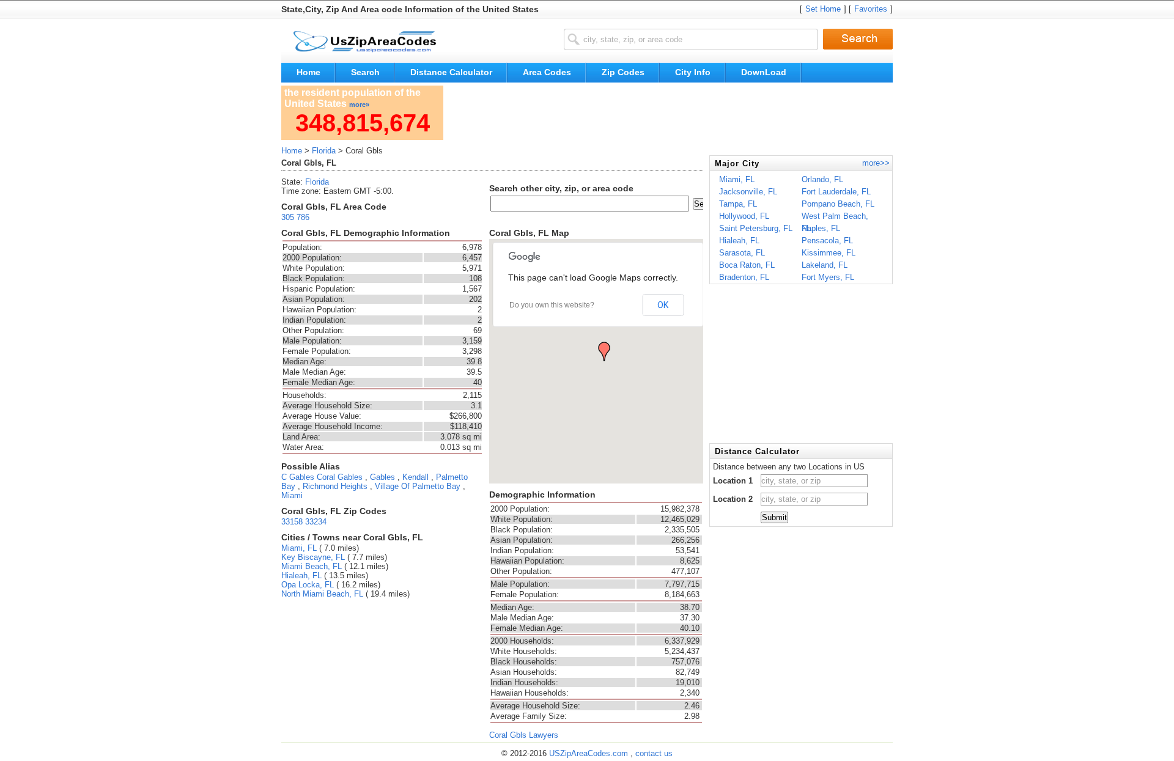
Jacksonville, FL (748, 191)
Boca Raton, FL (747, 265)
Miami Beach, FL (311, 566)
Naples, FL (821, 228)
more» (359, 104)
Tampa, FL (738, 203)
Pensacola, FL (827, 240)
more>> (876, 162)
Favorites (870, 8)
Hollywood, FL (744, 216)
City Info (693, 72)
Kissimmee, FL (828, 252)
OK (662, 305)
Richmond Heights (335, 486)
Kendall (415, 477)
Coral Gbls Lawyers (523, 735)
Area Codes (547, 72)
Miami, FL (299, 548)
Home (308, 72)
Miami (292, 495)
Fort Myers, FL (828, 277)
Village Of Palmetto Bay (417, 486)
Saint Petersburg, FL (755, 228)
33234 (316, 521)
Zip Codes (623, 72)
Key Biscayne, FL (313, 557)
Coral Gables (340, 477)
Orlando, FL (822, 179)
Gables (382, 477)
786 (303, 217)
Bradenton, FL (744, 277)
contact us (654, 753)
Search (365, 72)
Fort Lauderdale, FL (836, 191)
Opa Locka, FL (307, 584)
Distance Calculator (451, 72)
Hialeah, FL (301, 575)
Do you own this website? (551, 305)
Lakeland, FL (824, 265)
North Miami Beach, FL (322, 593)
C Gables (297, 477)
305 (287, 217)
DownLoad (763, 72)
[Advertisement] (670, 113)
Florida (324, 150)
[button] (604, 351)
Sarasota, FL (742, 252)
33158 (292, 521)
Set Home (823, 8)
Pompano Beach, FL (838, 203)
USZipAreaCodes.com (589, 753)
